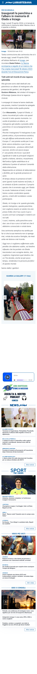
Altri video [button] (30, 583)
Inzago (22, 60)
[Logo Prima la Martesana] (18, 2)
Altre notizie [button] (30, 465)
